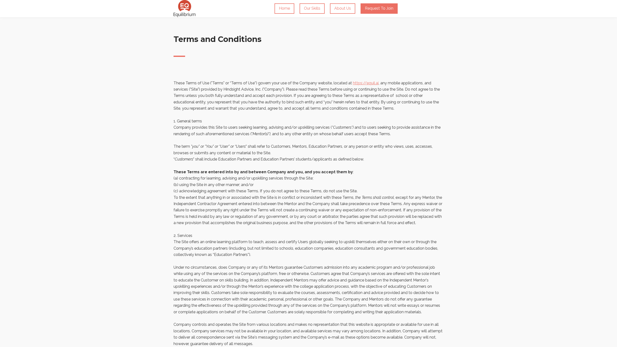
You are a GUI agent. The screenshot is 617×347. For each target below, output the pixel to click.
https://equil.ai (366, 83)
